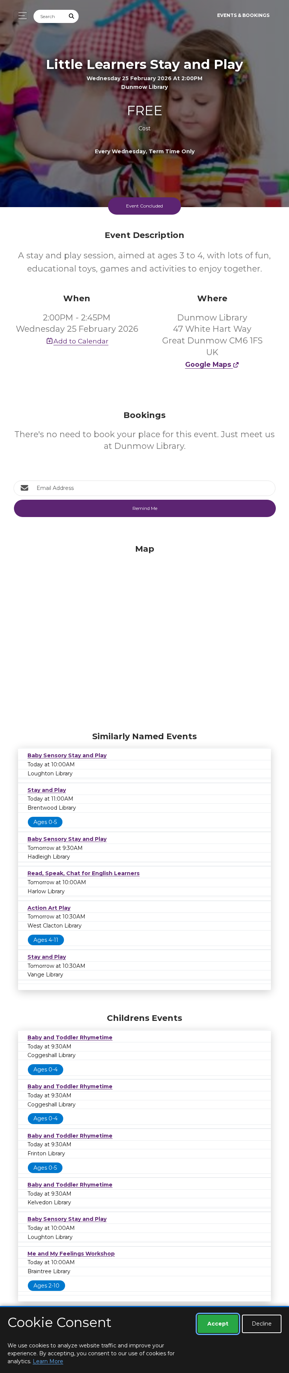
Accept (217, 1323)
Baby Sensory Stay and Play (66, 755)
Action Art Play (48, 908)
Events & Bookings (243, 15)
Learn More (48, 1361)
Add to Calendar (80, 341)
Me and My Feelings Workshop (71, 1253)
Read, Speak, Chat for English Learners (83, 873)
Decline (262, 1323)
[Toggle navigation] (20, 16)
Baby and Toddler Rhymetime (70, 1037)
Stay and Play (46, 790)
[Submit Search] (72, 16)
